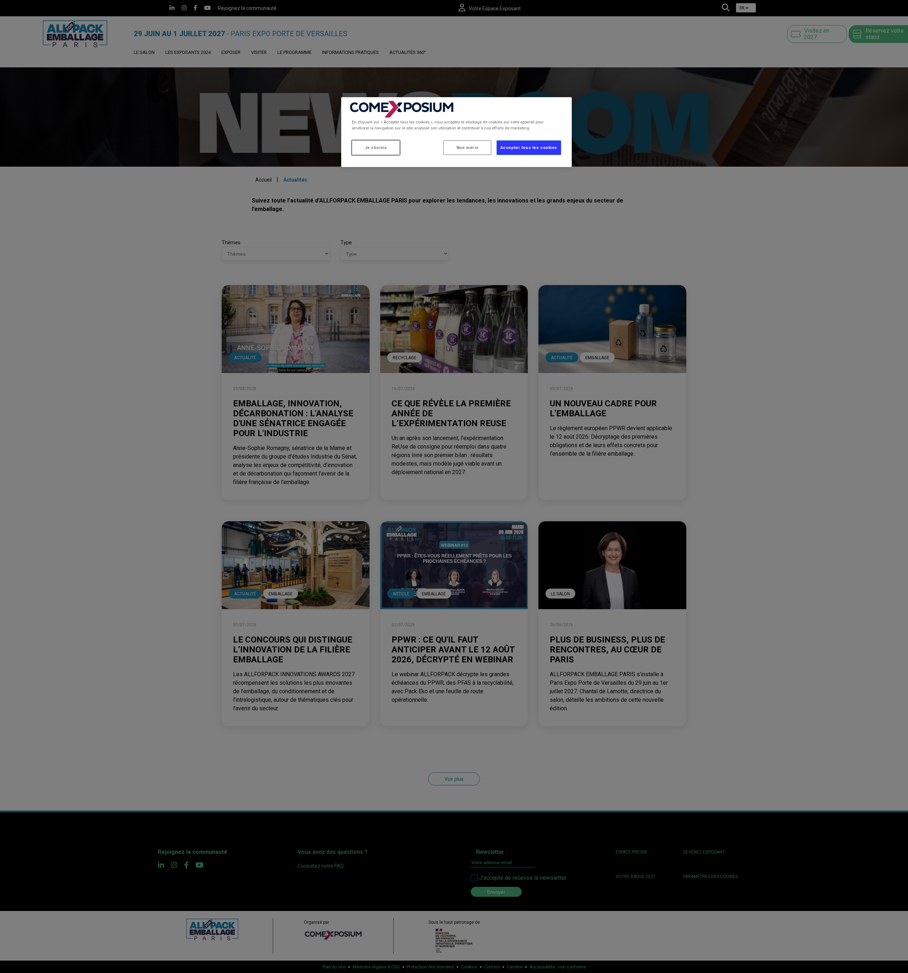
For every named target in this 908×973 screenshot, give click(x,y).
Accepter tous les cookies (528, 147)
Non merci (467, 147)
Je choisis (376, 147)
